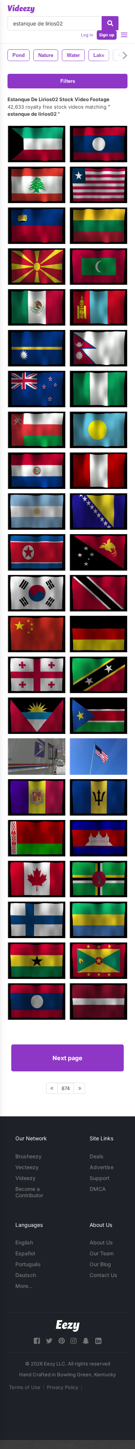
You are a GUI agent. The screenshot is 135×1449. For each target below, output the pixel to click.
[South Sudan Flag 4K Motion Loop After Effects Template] (98, 715)
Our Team (102, 1253)
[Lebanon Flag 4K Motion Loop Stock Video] (37, 184)
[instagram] (73, 1340)
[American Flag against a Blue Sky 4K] (98, 756)
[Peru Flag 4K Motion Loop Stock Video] (98, 470)
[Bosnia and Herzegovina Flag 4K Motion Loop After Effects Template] (98, 511)
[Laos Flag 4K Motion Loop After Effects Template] (37, 1001)
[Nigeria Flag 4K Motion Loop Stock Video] (98, 389)
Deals (97, 1156)
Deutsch (25, 1275)
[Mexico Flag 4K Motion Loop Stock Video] (37, 307)
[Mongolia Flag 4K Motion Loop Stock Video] (98, 307)
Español (25, 1253)
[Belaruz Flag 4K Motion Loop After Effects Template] (37, 838)
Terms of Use (24, 1387)
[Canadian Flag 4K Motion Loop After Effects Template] (37, 879)
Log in (87, 34)
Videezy (25, 1178)
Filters (67, 81)
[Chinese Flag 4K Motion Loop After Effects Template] (37, 634)
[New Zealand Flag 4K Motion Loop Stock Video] (37, 389)
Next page (67, 1058)
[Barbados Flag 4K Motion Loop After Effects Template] (98, 797)
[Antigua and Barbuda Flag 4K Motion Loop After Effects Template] (37, 715)
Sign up (106, 34)
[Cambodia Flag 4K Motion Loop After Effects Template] (98, 838)
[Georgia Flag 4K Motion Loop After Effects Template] (37, 674)
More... (24, 1286)
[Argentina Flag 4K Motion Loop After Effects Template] (37, 511)
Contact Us (103, 1275)
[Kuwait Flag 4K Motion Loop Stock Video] (37, 144)
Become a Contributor (29, 1192)
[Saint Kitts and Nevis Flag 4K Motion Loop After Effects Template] (98, 674)
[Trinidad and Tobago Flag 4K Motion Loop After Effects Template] (98, 593)
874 (66, 1088)
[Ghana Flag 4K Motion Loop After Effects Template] (37, 960)
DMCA (98, 1189)
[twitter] (49, 1340)
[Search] (110, 23)
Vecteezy (27, 1167)
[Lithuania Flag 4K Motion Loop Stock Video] (98, 225)
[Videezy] (21, 9)
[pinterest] (61, 1340)
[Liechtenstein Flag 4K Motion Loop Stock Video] (37, 225)
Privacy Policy (62, 1387)
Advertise (102, 1167)
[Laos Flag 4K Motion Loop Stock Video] (98, 144)
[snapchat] (85, 1340)
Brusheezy (28, 1156)
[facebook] (37, 1340)
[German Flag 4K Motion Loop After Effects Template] (98, 634)
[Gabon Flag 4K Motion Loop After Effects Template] (98, 919)
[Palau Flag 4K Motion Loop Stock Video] (98, 429)
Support (100, 1178)
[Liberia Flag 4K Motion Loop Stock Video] (98, 184)
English (24, 1242)
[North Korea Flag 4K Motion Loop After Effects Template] (37, 552)
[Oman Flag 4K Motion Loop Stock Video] (37, 429)
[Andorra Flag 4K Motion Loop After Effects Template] (37, 797)
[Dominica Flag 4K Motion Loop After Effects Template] (98, 879)
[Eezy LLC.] (68, 1326)
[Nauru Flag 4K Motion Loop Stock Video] (37, 348)
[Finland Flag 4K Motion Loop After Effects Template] (37, 919)
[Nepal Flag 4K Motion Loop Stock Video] (98, 348)
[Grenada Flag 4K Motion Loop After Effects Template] (98, 960)
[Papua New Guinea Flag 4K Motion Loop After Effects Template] (98, 552)
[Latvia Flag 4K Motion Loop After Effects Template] (98, 1001)
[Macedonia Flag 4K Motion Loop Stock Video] (37, 266)
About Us (101, 1242)
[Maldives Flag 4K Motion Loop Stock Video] (98, 266)
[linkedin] (98, 1340)
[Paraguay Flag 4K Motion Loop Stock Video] (37, 470)
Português (28, 1264)
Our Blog (100, 1264)
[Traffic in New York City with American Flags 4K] (37, 756)
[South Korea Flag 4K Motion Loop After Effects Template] (37, 593)
